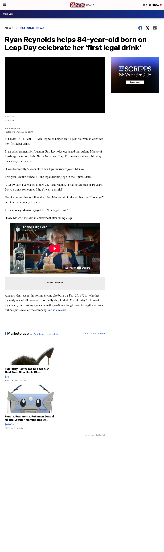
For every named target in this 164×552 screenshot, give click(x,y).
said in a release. (57, 310)
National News (32, 28)
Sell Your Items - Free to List (44, 334)
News (9, 28)
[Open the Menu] (4, 5)
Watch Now (151, 4)
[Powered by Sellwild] (100, 435)
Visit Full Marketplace (94, 333)
